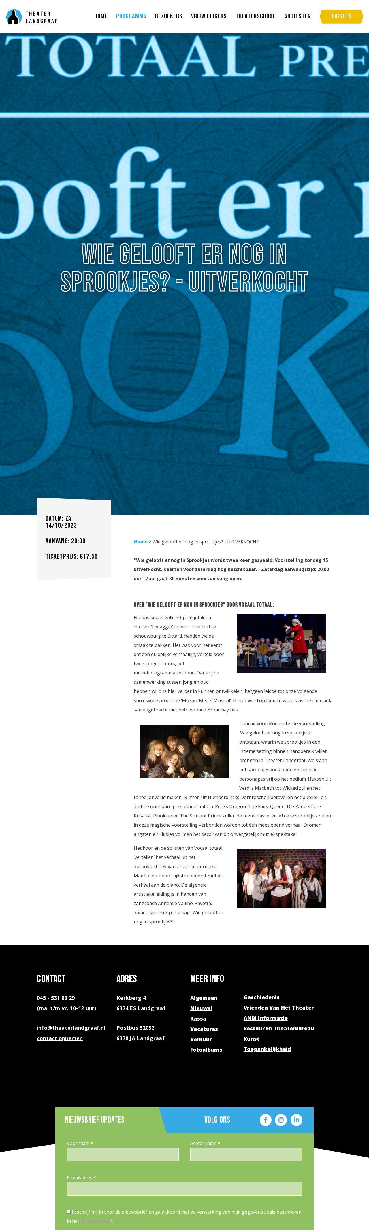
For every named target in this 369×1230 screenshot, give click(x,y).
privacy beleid (95, 1221)
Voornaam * (80, 1143)
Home (101, 16)
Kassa (198, 1018)
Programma (131, 16)
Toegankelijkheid (267, 1049)
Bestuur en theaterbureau (279, 1028)
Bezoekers (168, 16)
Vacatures (204, 1028)
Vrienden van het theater (279, 1007)
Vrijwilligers (209, 16)
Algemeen (203, 997)
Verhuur (201, 1039)
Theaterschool (256, 16)
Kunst (251, 1038)
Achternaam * (205, 1143)
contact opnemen (60, 1038)
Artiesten (297, 16)
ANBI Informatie (266, 1017)
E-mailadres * (81, 1177)
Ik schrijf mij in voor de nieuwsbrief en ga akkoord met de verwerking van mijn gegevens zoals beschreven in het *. (184, 1216)
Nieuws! (201, 1008)
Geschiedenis (262, 997)
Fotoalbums (206, 1049)
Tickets (341, 16)
